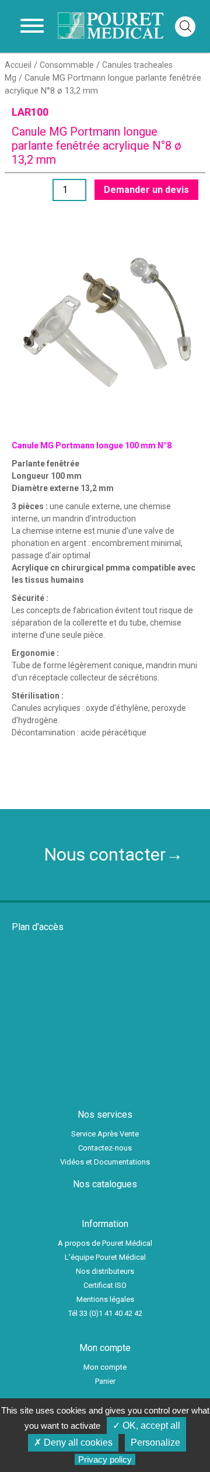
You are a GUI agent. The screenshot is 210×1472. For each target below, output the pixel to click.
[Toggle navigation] (32, 26)
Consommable (67, 65)
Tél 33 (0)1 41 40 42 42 (105, 1313)
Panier (105, 1381)
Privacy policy (105, 1459)
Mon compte (105, 1367)
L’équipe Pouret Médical (105, 1257)
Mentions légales (105, 1299)
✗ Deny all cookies (73, 1442)
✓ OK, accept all (146, 1425)
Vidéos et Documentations (105, 1161)
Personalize (155, 1442)
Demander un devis (146, 189)
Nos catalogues (105, 1184)
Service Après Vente (105, 1133)
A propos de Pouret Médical (105, 1243)
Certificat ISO (105, 1285)
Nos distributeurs (105, 1271)
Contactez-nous (105, 1147)
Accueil (18, 65)
